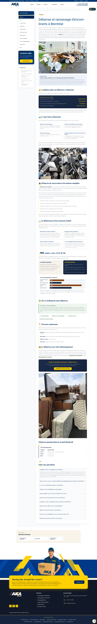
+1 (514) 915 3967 (82, 5)
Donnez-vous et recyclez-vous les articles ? (52, 497)
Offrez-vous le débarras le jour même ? (51, 489)
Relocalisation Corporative (48, 621)
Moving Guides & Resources (60, 621)
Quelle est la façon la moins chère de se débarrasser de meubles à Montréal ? (62, 481)
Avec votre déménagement (25, 41)
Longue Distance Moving (51, 619)
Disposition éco (23, 35)
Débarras (21, 17)
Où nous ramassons (23, 38)
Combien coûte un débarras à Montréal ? (51, 469)
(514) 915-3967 (26, 61)
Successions (22, 26)
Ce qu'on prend (23, 23)
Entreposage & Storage (62, 619)
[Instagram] (13, 606)
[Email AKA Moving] (64, 603)
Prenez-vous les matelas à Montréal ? (51, 510)
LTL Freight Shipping (37, 621)
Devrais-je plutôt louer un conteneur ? (51, 518)
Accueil (31, 4)
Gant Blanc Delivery (72, 619)
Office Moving (42, 619)
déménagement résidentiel (75, 355)
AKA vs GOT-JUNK (23, 32)
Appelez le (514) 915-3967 (63, 368)
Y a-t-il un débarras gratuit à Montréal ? (52, 485)
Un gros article (22, 29)
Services (45, 4)
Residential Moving (25, 619)
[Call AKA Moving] (64, 600)
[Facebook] (10, 606)
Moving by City (70, 621)
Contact (62, 4)
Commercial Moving (34, 619)
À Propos (38, 4)
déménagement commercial (45, 357)
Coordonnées (22, 44)
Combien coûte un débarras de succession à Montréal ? (55, 501)
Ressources (54, 4)
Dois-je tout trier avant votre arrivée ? (51, 506)
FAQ (20, 47)
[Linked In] (17, 606)
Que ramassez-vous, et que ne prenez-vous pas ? (53, 493)
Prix (20, 20)
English (92, 9)
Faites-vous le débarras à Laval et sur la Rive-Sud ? (54, 514)
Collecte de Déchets (28, 621)
